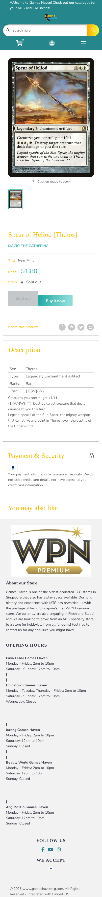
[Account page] (52, 43)
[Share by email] (90, 327)
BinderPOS (60, 894)
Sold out (23, 298)
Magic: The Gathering (28, 245)
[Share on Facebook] (62, 327)
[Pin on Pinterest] (71, 327)
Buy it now (55, 301)
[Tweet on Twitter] (80, 327)
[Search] (93, 30)
